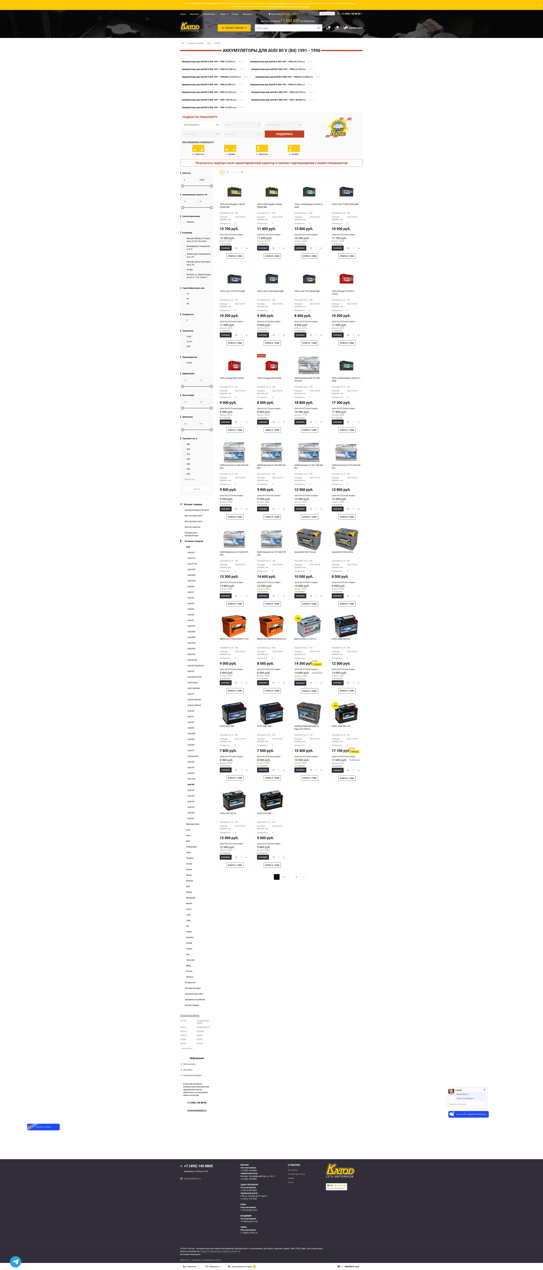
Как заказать (189, 1064)
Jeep (188, 920)
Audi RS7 (191, 626)
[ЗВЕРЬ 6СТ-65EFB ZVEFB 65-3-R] (271, 626)
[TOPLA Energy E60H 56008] (271, 365)
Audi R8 (191, 744)
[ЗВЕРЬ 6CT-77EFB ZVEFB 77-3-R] (234, 626)
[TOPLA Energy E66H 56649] (234, 365)
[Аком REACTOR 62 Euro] (346, 539)
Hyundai (189, 937)
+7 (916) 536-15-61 (249, 1210)
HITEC (183, 1027)
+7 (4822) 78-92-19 (249, 1232)
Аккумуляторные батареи (197, 510)
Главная (182, 43)
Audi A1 (191, 716)
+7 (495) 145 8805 (249, 1170)
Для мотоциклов (192, 527)
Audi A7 (191, 693)
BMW (188, 965)
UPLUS (200, 1043)
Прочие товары (192, 1005)
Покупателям (209, 14)
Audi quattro (193, 756)
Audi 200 (191, 733)
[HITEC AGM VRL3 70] (346, 713)
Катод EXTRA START (203, 1021)
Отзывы (235, 14)
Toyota (189, 863)
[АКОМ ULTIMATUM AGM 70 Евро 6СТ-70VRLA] (308, 713)
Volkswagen (191, 846)
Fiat (187, 954)
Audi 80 (217, 43)
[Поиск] (318, 27)
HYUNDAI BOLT (203, 1027)
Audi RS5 (191, 637)
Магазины (194, 14)
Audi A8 (191, 795)
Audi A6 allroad (194, 699)
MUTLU (183, 1031)
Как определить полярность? (198, 142)
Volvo (188, 852)
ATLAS (183, 1020)
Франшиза (247, 14)
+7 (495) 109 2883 (249, 1179)
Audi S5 (191, 767)
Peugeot (189, 858)
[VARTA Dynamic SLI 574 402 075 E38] (234, 539)
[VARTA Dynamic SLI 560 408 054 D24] (234, 452)
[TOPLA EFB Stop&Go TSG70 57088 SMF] (234, 191)
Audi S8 (191, 586)
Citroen (189, 971)
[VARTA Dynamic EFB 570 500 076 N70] (308, 365)
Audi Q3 (191, 773)
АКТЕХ (200, 1039)
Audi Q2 (191, 671)
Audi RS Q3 (192, 659)
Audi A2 (191, 710)
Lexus (188, 909)
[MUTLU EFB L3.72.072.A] (308, 626)
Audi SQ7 (192, 569)
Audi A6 (191, 801)
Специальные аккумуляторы (192, 534)
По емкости (190, 982)
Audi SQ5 (192, 575)
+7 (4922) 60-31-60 (249, 1221)
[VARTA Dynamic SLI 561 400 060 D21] (308, 452)
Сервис (223, 14)
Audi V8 (191, 552)
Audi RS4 (191, 643)
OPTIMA (200, 1031)
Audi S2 (191, 614)
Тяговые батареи (193, 988)
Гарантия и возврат (192, 1075)
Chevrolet (190, 960)
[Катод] (350, 1170)
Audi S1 (191, 620)
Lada (188, 914)
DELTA (183, 1043)
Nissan (189, 892)
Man (188, 841)
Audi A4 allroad (194, 705)
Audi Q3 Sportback (196, 665)
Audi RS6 (191, 631)
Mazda (189, 903)
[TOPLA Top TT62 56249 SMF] (308, 278)
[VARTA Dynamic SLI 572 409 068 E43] (346, 452)
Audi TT (191, 750)
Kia (187, 926)
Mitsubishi (190, 897)
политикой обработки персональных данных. (288, 6)
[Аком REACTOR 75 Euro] (308, 539)
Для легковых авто (194, 515)
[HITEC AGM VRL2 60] (346, 626)
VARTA (199, 1035)
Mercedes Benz (192, 824)
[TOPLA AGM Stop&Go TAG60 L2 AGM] (308, 191)
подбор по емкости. (231, 1251)
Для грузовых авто (193, 521)
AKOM (183, 1039)
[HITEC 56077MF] (234, 713)
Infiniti (189, 931)
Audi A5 (191, 761)
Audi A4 (191, 807)
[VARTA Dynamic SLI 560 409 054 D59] (271, 452)
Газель (189, 948)
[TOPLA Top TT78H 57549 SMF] (346, 191)
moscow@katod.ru (196, 1110)
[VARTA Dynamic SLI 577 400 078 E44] (271, 539)
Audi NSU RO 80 (195, 676)
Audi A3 (191, 790)
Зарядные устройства (195, 999)
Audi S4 (191, 603)
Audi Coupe (193, 682)
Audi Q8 (191, 739)
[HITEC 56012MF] (271, 713)
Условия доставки (296, 1174)
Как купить (293, 1170)
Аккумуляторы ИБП (194, 993)
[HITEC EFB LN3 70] (234, 800)
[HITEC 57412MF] (271, 800)
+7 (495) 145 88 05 (196, 1102)
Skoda (189, 875)
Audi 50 (191, 727)
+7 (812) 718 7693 (249, 1198)
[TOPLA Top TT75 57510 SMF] (234, 278)
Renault (189, 880)
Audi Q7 (191, 818)
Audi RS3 (191, 648)
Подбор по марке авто (211, 1251)
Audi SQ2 (192, 580)
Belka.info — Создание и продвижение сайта (200, 1260)
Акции (183, 14)
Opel (188, 886)
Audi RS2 (191, 654)
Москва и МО (289, 13)
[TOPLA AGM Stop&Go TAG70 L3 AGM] (346, 365)
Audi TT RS (192, 563)
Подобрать (284, 134)
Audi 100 (191, 778)
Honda (189, 943)
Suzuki (189, 869)
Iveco (188, 835)
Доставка (187, 1069)
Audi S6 (191, 597)
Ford (188, 829)
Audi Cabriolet (194, 688)
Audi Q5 (191, 812)
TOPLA (183, 1035)
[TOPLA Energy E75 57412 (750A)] (346, 278)
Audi (209, 43)
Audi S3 (191, 609)
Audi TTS (191, 558)
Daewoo (189, 976)
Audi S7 (191, 592)
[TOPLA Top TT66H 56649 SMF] (271, 278)
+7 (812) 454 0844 (249, 1190)
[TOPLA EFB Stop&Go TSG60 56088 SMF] (271, 191)
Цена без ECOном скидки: (231, 234)
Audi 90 (191, 722)
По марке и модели (195, 43)
